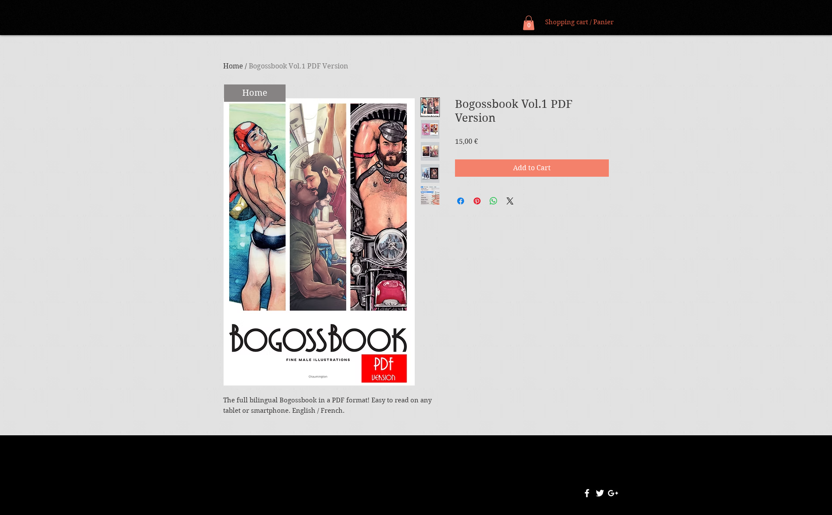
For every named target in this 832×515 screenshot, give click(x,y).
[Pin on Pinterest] (477, 201)
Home (233, 66)
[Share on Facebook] (460, 201)
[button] (529, 23)
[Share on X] (510, 201)
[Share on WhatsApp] (493, 201)
